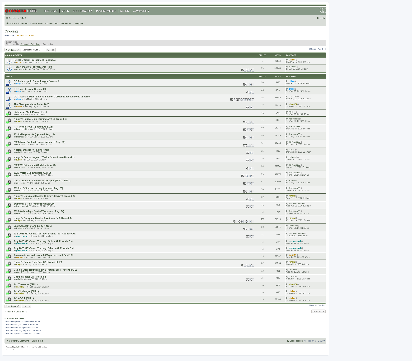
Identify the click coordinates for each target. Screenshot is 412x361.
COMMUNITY (141, 10)
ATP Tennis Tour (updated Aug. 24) (33, 126)
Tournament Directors (24, 35)
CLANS (124, 10)
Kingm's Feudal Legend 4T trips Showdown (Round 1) (44, 157)
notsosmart (294, 119)
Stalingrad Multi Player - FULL (30, 112)
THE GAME (50, 10)
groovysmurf (22, 236)
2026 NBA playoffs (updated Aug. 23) (34, 134)
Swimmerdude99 (23, 206)
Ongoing (11, 31)
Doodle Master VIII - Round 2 (30, 276)
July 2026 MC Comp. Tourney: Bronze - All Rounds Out (44, 233)
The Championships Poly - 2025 (31, 104)
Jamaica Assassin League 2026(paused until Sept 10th (44, 255)
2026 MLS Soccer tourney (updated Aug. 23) (38, 188)
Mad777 (292, 67)
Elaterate (20, 228)
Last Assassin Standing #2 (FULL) (33, 226)
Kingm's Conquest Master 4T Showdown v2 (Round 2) (44, 196)
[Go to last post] (296, 60)
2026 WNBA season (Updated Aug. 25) (35, 165)
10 (246, 100)
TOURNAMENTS (106, 10)
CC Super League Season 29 (30, 89)
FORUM (322, 8)
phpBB (18, 347)
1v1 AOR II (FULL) (24, 298)
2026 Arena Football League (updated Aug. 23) (39, 142)
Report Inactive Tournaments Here (33, 67)
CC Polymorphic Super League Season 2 (36, 81)
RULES (323, 12)
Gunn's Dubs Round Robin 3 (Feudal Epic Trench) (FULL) (46, 270)
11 (249, 100)
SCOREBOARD (82, 10)
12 (252, 100)
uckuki (19, 152)
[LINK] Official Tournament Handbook (35, 60)
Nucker (19, 114)
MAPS (65, 10)
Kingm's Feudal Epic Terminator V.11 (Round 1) (40, 119)
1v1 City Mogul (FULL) (26, 291)
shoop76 (293, 104)
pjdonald (293, 157)
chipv (18, 84)
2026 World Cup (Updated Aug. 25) (33, 173)
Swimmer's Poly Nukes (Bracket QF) (34, 203)
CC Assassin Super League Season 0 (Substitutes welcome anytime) (52, 96)
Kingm (19, 121)
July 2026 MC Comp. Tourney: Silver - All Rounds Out (44, 248)
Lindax (19, 62)
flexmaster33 (22, 129)
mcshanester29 (23, 69)
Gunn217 (20, 272)
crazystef (293, 96)
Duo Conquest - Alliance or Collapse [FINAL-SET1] (42, 180)
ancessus (20, 183)
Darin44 (19, 257)
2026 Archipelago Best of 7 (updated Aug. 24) (39, 211)
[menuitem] (22, 18)
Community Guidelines (30, 44)
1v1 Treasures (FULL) (26, 284)
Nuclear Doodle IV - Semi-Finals (31, 150)
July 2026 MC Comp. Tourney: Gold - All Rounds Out (43, 241)
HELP (323, 10)
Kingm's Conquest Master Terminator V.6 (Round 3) (43, 218)
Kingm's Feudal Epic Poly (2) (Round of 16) (38, 262)
